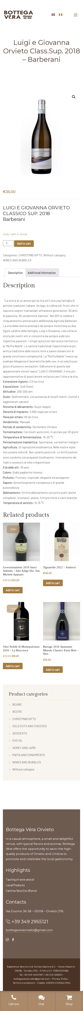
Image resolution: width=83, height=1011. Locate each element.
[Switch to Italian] (60, 14)
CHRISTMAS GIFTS (30, 255)
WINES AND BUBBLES (17, 260)
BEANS (17, 704)
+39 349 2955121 (30, 921)
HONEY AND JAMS (24, 747)
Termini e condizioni (24, 982)
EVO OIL (17, 740)
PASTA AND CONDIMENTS (28, 755)
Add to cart (24, 243)
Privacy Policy (60, 978)
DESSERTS (19, 733)
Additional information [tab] (42, 272)
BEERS (17, 711)
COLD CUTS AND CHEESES (29, 726)
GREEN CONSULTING (58, 982)
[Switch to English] (53, 14)
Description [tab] (15, 272)
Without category (54, 255)
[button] (73, 96)
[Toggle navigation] (75, 15)
